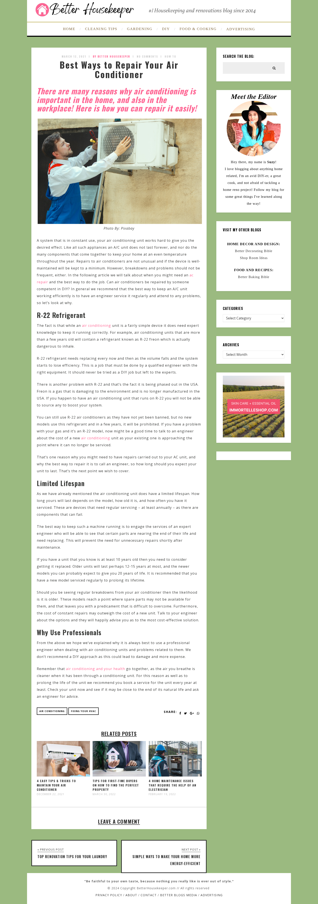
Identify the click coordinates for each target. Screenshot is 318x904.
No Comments (147, 56)
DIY (166, 29)
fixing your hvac (83, 711)
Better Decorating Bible (253, 251)
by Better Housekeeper (111, 56)
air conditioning (96, 325)
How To (170, 56)
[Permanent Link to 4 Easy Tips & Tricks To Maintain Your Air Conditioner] (63, 775)
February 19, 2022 (162, 794)
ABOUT (131, 895)
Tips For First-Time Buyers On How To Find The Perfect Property (116, 785)
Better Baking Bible (253, 277)
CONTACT (149, 895)
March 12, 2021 (74, 56)
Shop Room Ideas (254, 258)
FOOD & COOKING (198, 29)
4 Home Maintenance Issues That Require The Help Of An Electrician (172, 785)
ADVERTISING (240, 29)
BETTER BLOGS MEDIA (178, 895)
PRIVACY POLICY (108, 895)
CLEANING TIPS (101, 29)
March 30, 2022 (104, 794)
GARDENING (139, 29)
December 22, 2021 (50, 794)
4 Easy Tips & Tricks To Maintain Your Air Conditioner (56, 785)
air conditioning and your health (95, 668)
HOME (69, 29)
